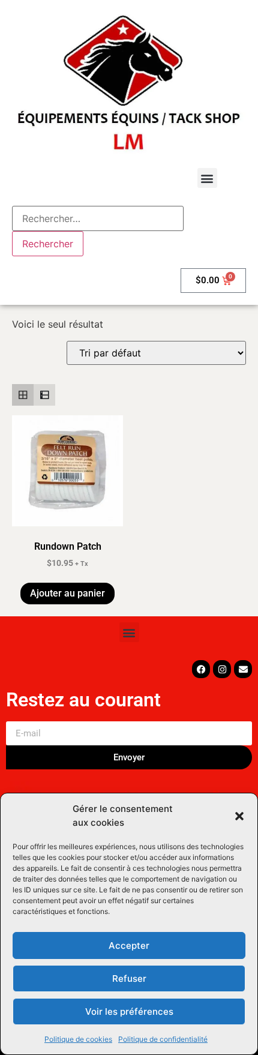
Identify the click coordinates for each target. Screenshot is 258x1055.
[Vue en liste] (44, 395)
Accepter (129, 945)
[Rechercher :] (98, 218)
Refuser (129, 978)
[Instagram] (222, 669)
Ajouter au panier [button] (67, 593)
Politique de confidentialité (163, 1039)
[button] (239, 816)
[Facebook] (201, 669)
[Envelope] (243, 669)
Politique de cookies (78, 1039)
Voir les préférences (129, 1011)
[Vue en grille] (23, 395)
